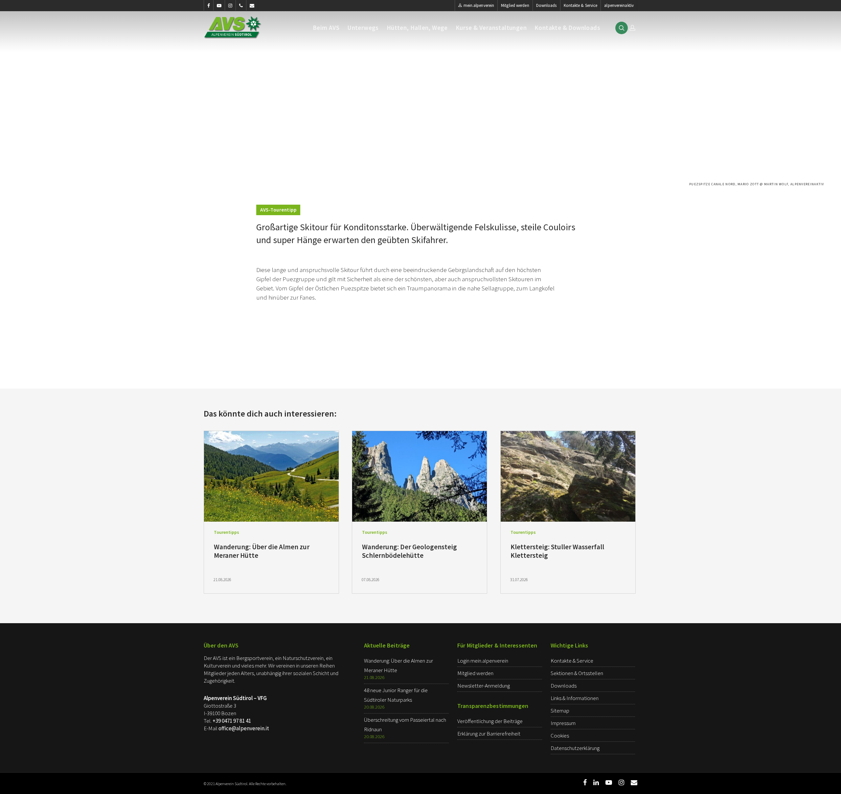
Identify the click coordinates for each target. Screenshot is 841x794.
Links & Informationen (575, 698)
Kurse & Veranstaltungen (491, 28)
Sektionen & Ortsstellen (577, 673)
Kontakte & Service (581, 5)
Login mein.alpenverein (482, 660)
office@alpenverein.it (243, 728)
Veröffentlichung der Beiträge (490, 721)
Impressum (563, 723)
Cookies (560, 735)
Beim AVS (326, 28)
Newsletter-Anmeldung (483, 685)
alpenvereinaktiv (619, 5)
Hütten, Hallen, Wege (417, 28)
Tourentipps (226, 532)
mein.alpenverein (479, 5)
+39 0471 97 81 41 (232, 720)
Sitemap (560, 710)
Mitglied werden (515, 5)
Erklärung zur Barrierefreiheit (488, 733)
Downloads (546, 5)
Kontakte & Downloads (567, 28)
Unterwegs (363, 28)
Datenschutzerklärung (575, 748)
